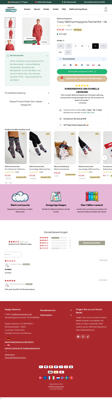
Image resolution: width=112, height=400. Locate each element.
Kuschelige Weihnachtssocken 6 (40, 169)
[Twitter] (88, 337)
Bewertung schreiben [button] (91, 243)
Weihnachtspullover (78, 9)
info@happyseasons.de (21, 314)
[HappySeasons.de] (11, 10)
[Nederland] (58, 378)
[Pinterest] (83, 337)
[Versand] (82, 119)
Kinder (46, 9)
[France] (49, 378)
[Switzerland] (71, 378)
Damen (27, 9)
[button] (62, 26)
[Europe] (45, 378)
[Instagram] (78, 337)
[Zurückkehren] (82, 125)
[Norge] (62, 378)
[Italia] (54, 378)
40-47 (11, 183)
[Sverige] (67, 378)
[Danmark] (40, 378)
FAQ (64, 9)
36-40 (7, 183)
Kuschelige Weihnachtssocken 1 (90, 169)
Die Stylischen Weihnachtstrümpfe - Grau (16, 169)
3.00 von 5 (24, 242)
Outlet (56, 9)
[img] (10, 261)
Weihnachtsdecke (61, 169)
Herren (37, 9)
